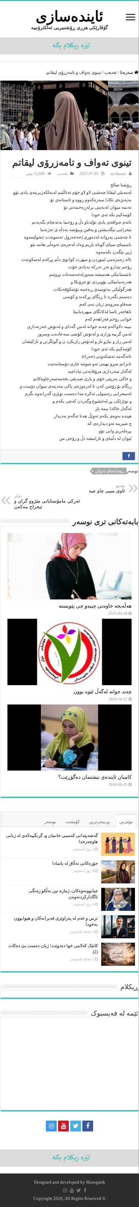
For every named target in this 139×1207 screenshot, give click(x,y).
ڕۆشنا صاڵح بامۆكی (109, 471)
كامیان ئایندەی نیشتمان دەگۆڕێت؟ (95, 777)
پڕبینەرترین (99, 821)
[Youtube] (63, 1126)
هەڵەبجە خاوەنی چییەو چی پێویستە (95, 606)
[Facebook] (87, 1126)
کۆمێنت (73, 821)
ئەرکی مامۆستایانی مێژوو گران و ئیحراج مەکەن (47, 501)
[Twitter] (75, 1126)
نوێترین (126, 821)
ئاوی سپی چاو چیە (107, 488)
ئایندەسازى (69, 16)
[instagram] (51, 1126)
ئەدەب (111, 72)
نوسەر (50, 821)
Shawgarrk (95, 1182)
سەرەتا (127, 72)
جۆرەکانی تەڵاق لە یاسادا (75, 863)
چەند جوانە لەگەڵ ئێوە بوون (103, 691)
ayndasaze (118, 173)
